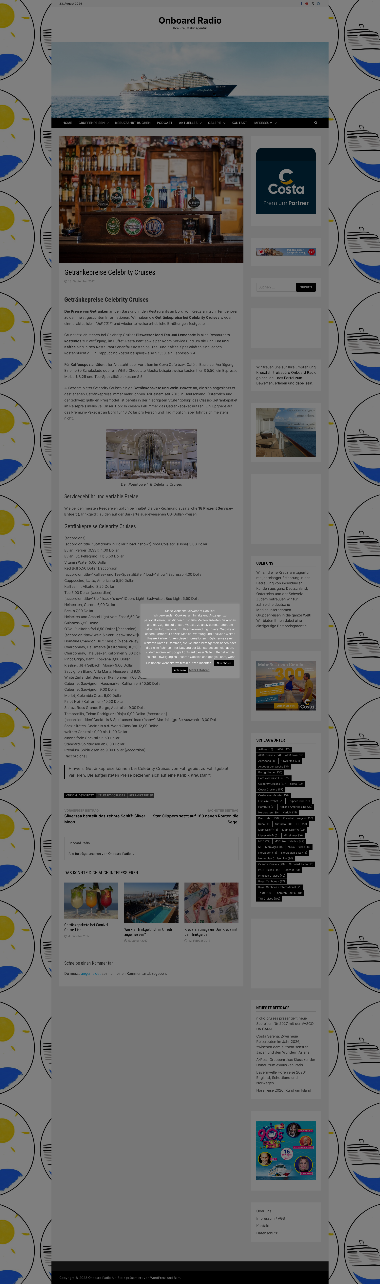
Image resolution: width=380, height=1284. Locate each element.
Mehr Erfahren (199, 670)
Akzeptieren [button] (224, 663)
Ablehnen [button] (180, 670)
